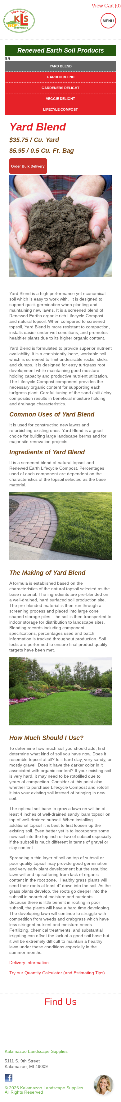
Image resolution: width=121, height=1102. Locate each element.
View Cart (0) (106, 5)
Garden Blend (60, 77)
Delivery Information (29, 962)
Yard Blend (61, 66)
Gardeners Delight (60, 88)
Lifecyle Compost (60, 109)
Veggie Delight (60, 98)
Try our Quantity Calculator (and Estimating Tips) (57, 972)
